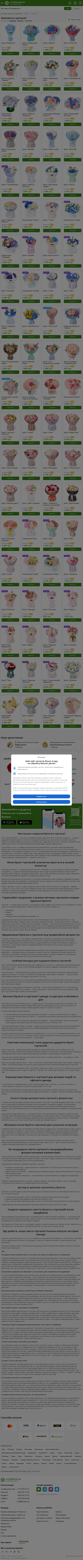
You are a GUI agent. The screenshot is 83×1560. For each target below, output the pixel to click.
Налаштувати (41, 802)
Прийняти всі (41, 796)
